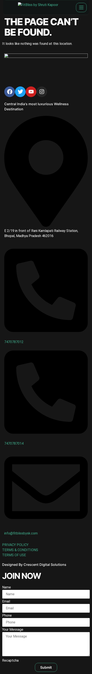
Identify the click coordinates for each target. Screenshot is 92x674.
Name (6, 587)
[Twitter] (20, 91)
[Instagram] (41, 91)
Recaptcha (10, 660)
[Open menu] (81, 7)
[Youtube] (31, 91)
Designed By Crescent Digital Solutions (34, 564)
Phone (7, 615)
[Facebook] (9, 91)
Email (6, 601)
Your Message (12, 629)
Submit (46, 667)
